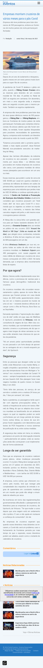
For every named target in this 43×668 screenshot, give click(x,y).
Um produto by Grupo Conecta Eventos (15, 649)
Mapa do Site (9, 651)
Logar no (27, 554)
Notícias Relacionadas (13, 565)
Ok (35, 597)
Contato (35, 651)
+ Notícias (8, 585)
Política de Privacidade (23, 651)
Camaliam (26, 652)
